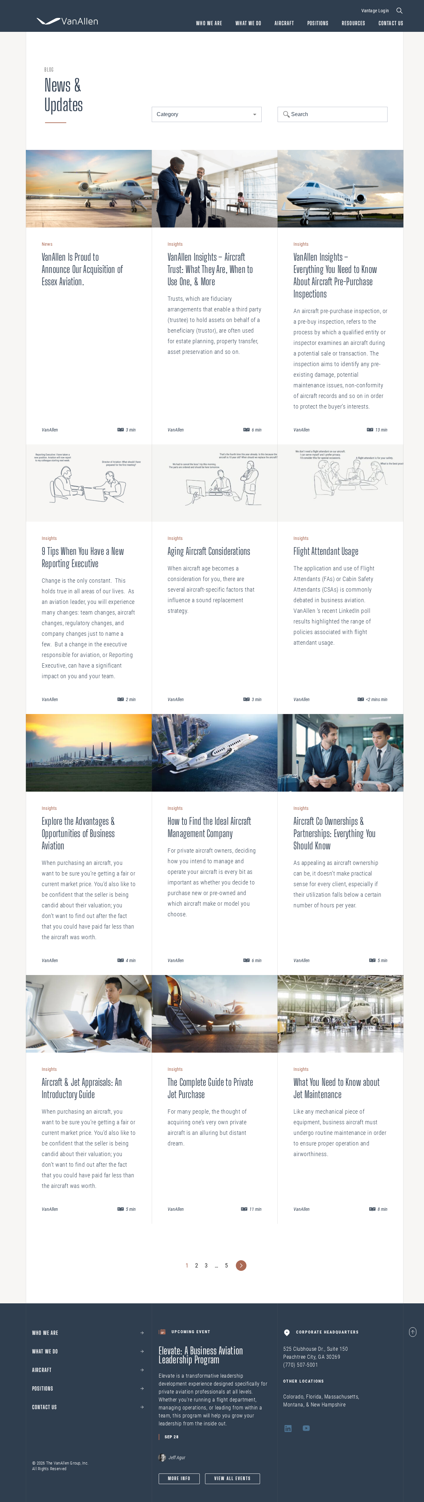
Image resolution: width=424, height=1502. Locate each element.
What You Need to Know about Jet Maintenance (336, 1088)
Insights (175, 244)
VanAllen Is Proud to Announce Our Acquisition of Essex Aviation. (82, 269)
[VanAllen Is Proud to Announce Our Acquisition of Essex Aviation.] (89, 189)
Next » (241, 1265)
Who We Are (209, 23)
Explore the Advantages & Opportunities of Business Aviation (78, 833)
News (47, 244)
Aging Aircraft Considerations (209, 551)
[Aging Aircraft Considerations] (215, 483)
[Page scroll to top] (412, 1332)
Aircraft (284, 23)
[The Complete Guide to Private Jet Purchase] (215, 1014)
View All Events (232, 1478)
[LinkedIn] (288, 1429)
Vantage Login (375, 10)
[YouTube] (306, 1429)
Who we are (45, 1333)
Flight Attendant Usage (325, 551)
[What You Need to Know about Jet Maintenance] (340, 1014)
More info (179, 1478)
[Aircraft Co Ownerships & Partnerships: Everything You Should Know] (340, 753)
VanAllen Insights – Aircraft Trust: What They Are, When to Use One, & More (210, 269)
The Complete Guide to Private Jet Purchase (210, 1088)
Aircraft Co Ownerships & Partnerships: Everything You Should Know (334, 833)
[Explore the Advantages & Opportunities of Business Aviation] (89, 753)
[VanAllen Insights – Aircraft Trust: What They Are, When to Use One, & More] (215, 189)
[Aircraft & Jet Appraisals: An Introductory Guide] (89, 1014)
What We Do (248, 23)
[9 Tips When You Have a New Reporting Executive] (89, 483)
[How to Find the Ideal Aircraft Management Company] (215, 753)
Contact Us (391, 23)
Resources (353, 23)
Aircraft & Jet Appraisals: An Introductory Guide (82, 1088)
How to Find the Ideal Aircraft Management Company (209, 827)
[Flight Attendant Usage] (340, 483)
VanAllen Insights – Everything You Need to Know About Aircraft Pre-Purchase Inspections (335, 275)
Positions (318, 23)
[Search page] (399, 11)
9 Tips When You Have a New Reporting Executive (83, 557)
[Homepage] (67, 21)
